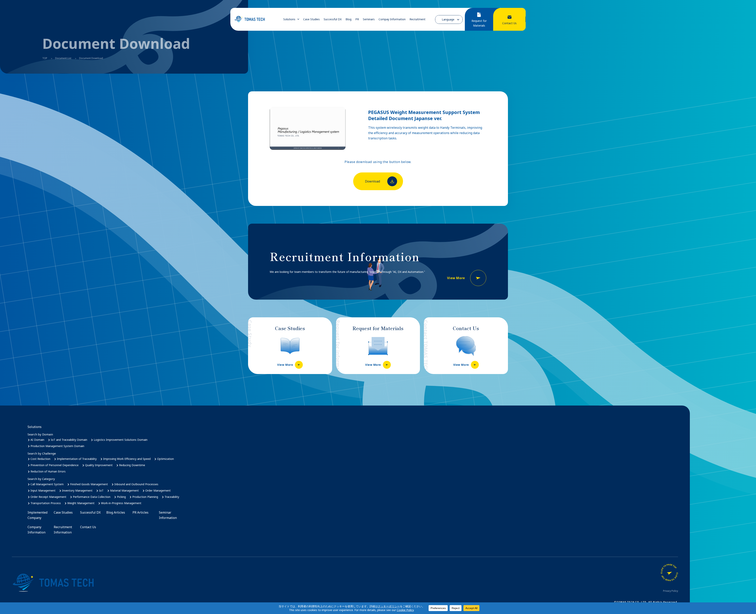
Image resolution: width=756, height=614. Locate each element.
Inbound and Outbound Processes (136, 484)
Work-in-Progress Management (121, 503)
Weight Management (80, 503)
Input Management (43, 490)
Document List (63, 58)
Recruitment (417, 19)
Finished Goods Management (89, 484)
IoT (101, 490)
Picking (121, 497)
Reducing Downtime (132, 465)
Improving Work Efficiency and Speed (127, 459)
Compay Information (392, 19)
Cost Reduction (40, 459)
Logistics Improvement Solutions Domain (120, 440)
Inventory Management (77, 490)
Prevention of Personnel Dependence (55, 465)
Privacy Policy (670, 591)
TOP (44, 58)
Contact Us (88, 527)
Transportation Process (46, 503)
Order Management (158, 490)
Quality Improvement (99, 465)
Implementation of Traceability (77, 459)
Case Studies (311, 19)
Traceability (172, 497)
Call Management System (47, 484)
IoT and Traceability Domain (69, 440)
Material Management (124, 490)
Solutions (289, 19)
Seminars (369, 19)
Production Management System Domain (57, 446)
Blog (348, 19)
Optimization (165, 459)
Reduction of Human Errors (48, 471)
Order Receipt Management (48, 497)
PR (357, 19)
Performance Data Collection (91, 497)
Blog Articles (115, 512)
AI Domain (37, 440)
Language (448, 19)
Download (372, 181)
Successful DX (333, 19)
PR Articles (140, 512)
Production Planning (145, 497)
